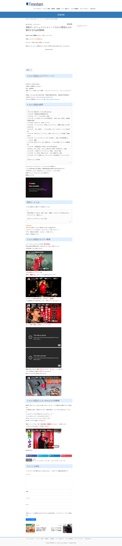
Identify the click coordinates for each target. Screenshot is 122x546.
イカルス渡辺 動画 (52, 460)
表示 (30, 70)
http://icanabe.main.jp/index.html (44, 97)
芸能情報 (69, 24)
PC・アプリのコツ (30, 538)
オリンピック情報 (39, 538)
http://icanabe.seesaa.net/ (52, 99)
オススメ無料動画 (69, 538)
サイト (27, 504)
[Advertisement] (48, 58)
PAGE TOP (118, 528)
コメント (28, 474)
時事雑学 (46, 538)
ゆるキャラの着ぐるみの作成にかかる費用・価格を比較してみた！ (41, 529)
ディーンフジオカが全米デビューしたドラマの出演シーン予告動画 (56, 529)
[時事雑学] (30, 526)
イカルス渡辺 (45, 460)
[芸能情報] (67, 526)
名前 (27, 491)
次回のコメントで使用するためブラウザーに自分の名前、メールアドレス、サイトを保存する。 (48, 514)
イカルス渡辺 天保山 (61, 460)
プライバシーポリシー (79, 538)
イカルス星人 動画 (37, 460)
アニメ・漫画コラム (60, 538)
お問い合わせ (88, 538)
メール (28, 498)
